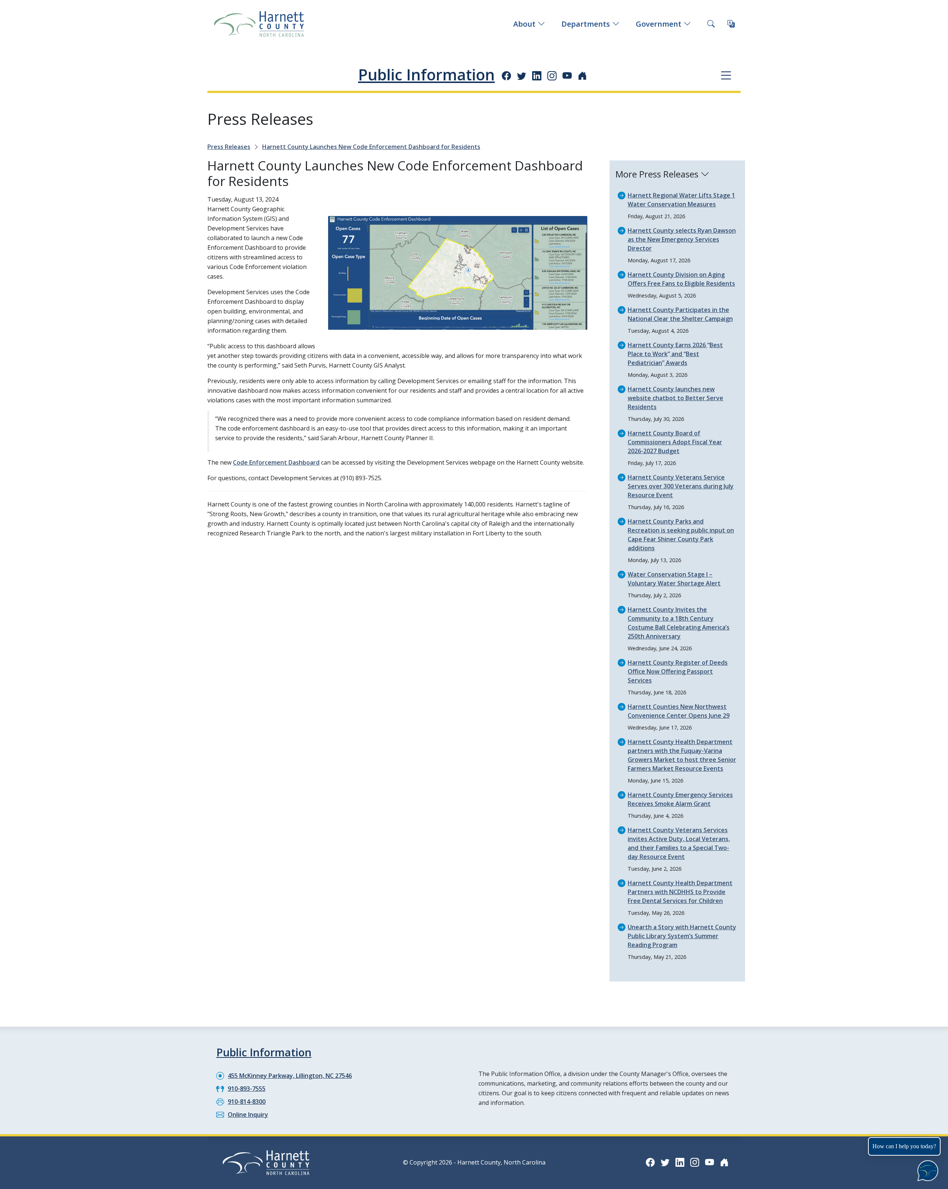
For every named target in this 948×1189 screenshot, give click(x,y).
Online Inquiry (248, 1114)
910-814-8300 (247, 1101)
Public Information (426, 74)
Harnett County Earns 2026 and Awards (675, 354)
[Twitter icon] (521, 75)
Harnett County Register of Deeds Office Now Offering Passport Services (678, 671)
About (524, 24)
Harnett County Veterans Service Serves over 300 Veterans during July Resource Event (681, 486)
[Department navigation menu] (726, 75)
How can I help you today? (904, 1146)
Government (658, 24)
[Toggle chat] (926, 1169)
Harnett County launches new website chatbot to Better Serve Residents (675, 398)
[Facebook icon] (506, 75)
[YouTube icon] (567, 75)
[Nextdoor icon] (582, 75)
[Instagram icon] (552, 75)
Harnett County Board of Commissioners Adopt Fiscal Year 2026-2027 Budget (675, 442)
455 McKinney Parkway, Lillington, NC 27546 (290, 1076)
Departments (585, 24)
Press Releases (228, 147)
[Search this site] (711, 24)
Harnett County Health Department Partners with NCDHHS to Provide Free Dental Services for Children (680, 892)
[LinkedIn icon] (536, 75)
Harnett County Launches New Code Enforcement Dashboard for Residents (371, 147)
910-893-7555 (247, 1089)
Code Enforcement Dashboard (276, 462)
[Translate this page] (731, 24)
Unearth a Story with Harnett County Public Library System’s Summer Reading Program (682, 936)
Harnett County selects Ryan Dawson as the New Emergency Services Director (682, 239)
